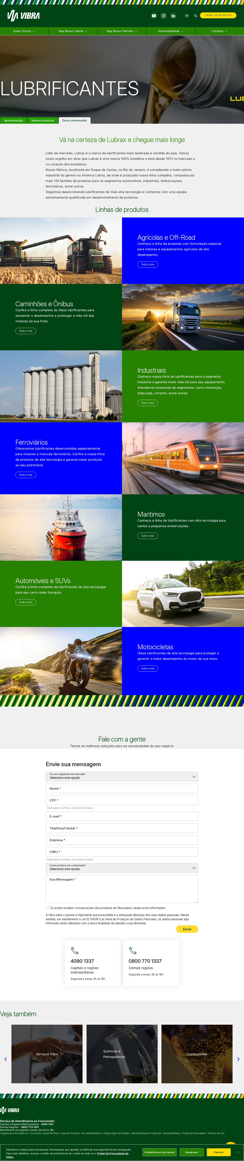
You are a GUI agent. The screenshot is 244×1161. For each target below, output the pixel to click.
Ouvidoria (35, 1133)
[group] (47, 1054)
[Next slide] (238, 1059)
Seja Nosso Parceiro (119, 31)
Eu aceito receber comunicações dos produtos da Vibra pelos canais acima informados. (108, 908)
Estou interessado (75, 120)
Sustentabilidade (169, 31)
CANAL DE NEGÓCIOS (218, 15)
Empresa (56, 840)
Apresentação (13, 120)
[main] (122, 1152)
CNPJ (54, 852)
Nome (54, 788)
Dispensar (191, 1152)
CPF (53, 800)
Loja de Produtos (70, 1133)
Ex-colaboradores (92, 1133)
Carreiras (218, 31)
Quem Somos (22, 31)
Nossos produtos (42, 120)
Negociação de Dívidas (117, 1133)
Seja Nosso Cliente (70, 31)
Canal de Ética (51, 1133)
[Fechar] (238, 1152)
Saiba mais (147, 264)
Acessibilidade (172, 1133)
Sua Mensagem (61, 879)
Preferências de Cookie (159, 1152)
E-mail (54, 816)
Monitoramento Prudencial (146, 1133)
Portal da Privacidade (193, 1133)
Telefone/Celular (62, 828)
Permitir (219, 1152)
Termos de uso (216, 1133)
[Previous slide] (5, 1059)
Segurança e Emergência (14, 1133)
